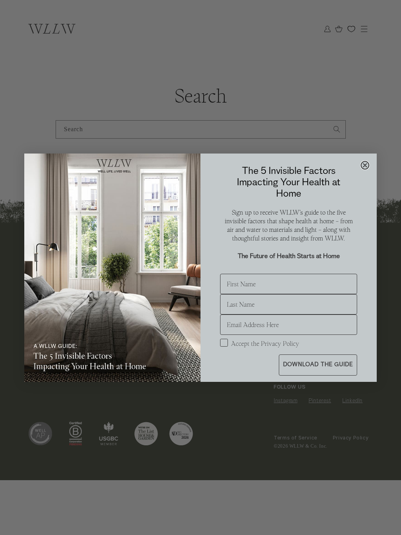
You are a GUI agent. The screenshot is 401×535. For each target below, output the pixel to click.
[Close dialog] (365, 165)
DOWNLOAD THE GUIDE (318, 365)
